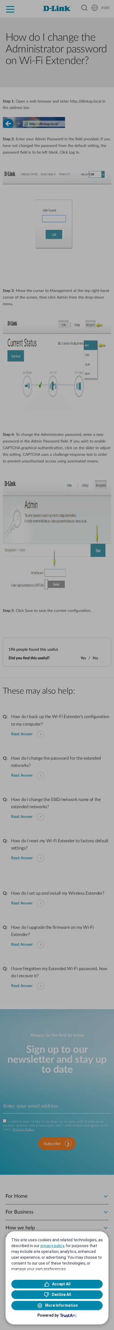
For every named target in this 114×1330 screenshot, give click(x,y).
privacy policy (52, 1245)
